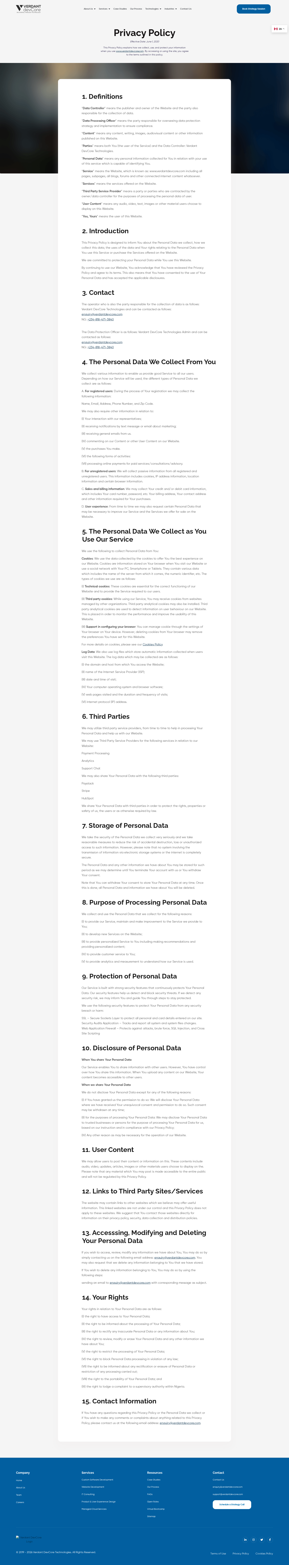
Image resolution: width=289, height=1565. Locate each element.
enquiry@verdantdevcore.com (102, 314)
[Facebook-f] (270, 1540)
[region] (43, 1538)
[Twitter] (262, 1540)
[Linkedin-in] (245, 1540)
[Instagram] (253, 1540)
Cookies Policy (152, 644)
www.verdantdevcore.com (130, 51)
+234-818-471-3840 (100, 319)
